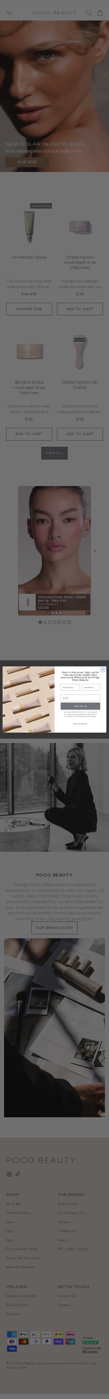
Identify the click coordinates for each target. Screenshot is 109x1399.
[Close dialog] (103, 669)
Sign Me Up (80, 706)
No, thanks (80, 724)
